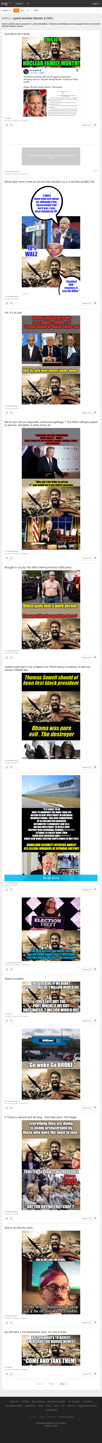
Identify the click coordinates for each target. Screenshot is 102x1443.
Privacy (49, 1406)
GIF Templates (74, 1402)
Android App (51, 1417)
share (85, 125)
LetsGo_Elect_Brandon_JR (14, 962)
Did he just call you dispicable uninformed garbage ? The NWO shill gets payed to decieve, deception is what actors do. (51, 424)
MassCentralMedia (12, 1316)
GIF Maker (25, 1402)
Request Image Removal (87, 1406)
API (63, 1406)
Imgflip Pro (14, 1402)
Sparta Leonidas (14, 978)
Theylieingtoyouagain (12, 296)
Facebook (33, 1417)
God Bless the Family (17, 33)
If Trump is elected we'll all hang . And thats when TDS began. (41, 1117)
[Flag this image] (95, 125)
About (41, 1406)
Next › (63, 1384)
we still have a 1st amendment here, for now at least (35, 1332)
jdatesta (9, 118)
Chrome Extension (66, 1417)
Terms (56, 1406)
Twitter (41, 1417)
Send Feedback (51, 1410)
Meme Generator (38, 1402)
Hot (16, 10)
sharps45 (9, 1014)
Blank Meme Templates (57, 1402)
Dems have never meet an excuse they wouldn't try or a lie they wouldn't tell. (50, 181)
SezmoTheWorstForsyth (13, 171)
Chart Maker (87, 1402)
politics (6, 10)
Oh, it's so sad (13, 312)
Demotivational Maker (13, 1406)
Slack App (71, 1406)
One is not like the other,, (19, 1227)
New (22, 10)
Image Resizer (30, 1406)
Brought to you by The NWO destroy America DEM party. (38, 567)
